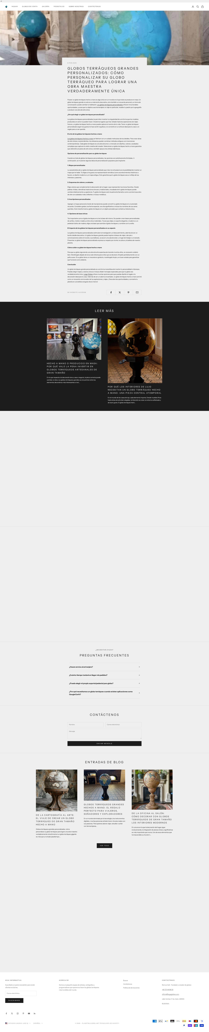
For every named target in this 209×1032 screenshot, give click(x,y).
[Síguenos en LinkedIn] (35, 1013)
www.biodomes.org (104, 966)
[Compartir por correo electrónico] (137, 292)
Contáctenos (94, 6)
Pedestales (59, 6)
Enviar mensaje (104, 743)
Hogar (15, 6)
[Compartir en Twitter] (119, 292)
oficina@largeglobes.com (170, 994)
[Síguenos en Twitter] (12, 1013)
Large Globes (88, 274)
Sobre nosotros (76, 6)
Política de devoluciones (131, 988)
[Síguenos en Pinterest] (23, 1013)
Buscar (125, 980)
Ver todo (104, 845)
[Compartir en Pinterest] (128, 292)
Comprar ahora (104, 627)
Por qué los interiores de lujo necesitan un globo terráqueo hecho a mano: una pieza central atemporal (135, 390)
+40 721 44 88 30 (167, 990)
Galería (45, 6)
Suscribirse (14, 1000)
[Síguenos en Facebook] (6, 1013)
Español (37, 1023)
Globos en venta (30, 6)
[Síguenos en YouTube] (29, 1013)
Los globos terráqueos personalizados (110, 105)
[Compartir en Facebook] (111, 292)
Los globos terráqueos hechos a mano (80, 139)
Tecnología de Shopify (109, 1023)
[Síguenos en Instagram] (18, 1013)
